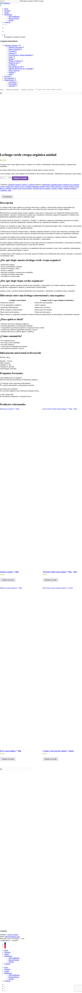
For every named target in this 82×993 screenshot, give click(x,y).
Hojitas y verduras (15, 61)
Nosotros (7, 952)
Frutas (11, 57)
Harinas (11, 59)
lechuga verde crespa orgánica (22, 188)
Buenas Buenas (14, 960)
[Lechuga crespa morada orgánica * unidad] (62, 667)
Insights (11, 962)
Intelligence (8, 956)
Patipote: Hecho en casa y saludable (21, 68)
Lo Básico (12, 65)
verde (9, 190)
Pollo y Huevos (14, 70)
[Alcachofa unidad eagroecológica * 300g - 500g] (62, 488)
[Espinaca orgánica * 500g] (19, 488)
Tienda (6, 954)
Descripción (7, 197)
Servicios (7, 76)
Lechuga (65, 186)
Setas (10, 74)
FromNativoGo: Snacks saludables (20, 55)
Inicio (2, 89)
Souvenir (12, 86)
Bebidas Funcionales (16, 47)
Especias (11, 53)
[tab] (7, 197)
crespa (22, 186)
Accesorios (12, 82)
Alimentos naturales (11, 45)
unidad (60, 188)
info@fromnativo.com (12, 936)
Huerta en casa (13, 63)
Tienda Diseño (9, 80)
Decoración (12, 84)
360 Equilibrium (14, 958)
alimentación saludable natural (52, 184)
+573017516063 (12, 935)
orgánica (54, 188)
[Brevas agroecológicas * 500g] (19, 667)
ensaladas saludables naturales (35, 186)
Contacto (7, 964)
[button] (8, 580)
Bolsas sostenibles (15, 49)
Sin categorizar (9, 78)
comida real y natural (12, 186)
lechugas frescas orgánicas (42, 188)
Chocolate (12, 51)
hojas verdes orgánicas (53, 186)
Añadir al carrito (20, 178)
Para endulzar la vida (16, 66)
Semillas (11, 72)
